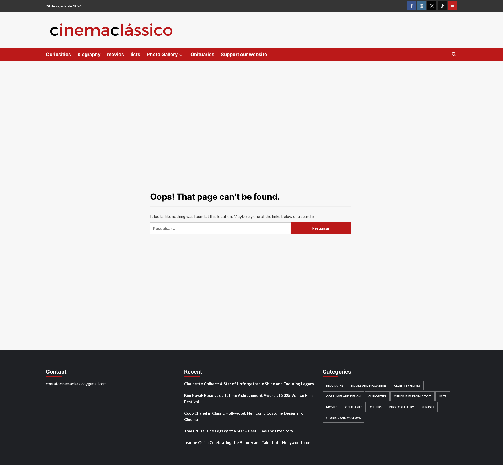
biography (89, 54)
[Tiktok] (442, 5)
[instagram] (421, 5)
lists (135, 54)
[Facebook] (411, 5)
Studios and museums (343, 417)
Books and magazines (368, 385)
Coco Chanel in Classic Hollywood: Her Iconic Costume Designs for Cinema (244, 416)
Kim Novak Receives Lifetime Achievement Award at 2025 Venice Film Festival (248, 398)
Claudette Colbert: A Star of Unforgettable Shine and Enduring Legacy (249, 383)
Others (376, 407)
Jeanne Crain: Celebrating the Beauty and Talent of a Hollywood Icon (247, 442)
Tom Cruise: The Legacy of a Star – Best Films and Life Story (238, 431)
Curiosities (58, 54)
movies (115, 54)
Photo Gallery (162, 54)
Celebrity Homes (407, 385)
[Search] (454, 54)
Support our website (244, 54)
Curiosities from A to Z (412, 396)
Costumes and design (343, 396)
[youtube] (452, 5)
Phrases (428, 407)
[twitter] (431, 5)
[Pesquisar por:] (220, 228)
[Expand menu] (181, 55)
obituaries (353, 407)
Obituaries (202, 54)
